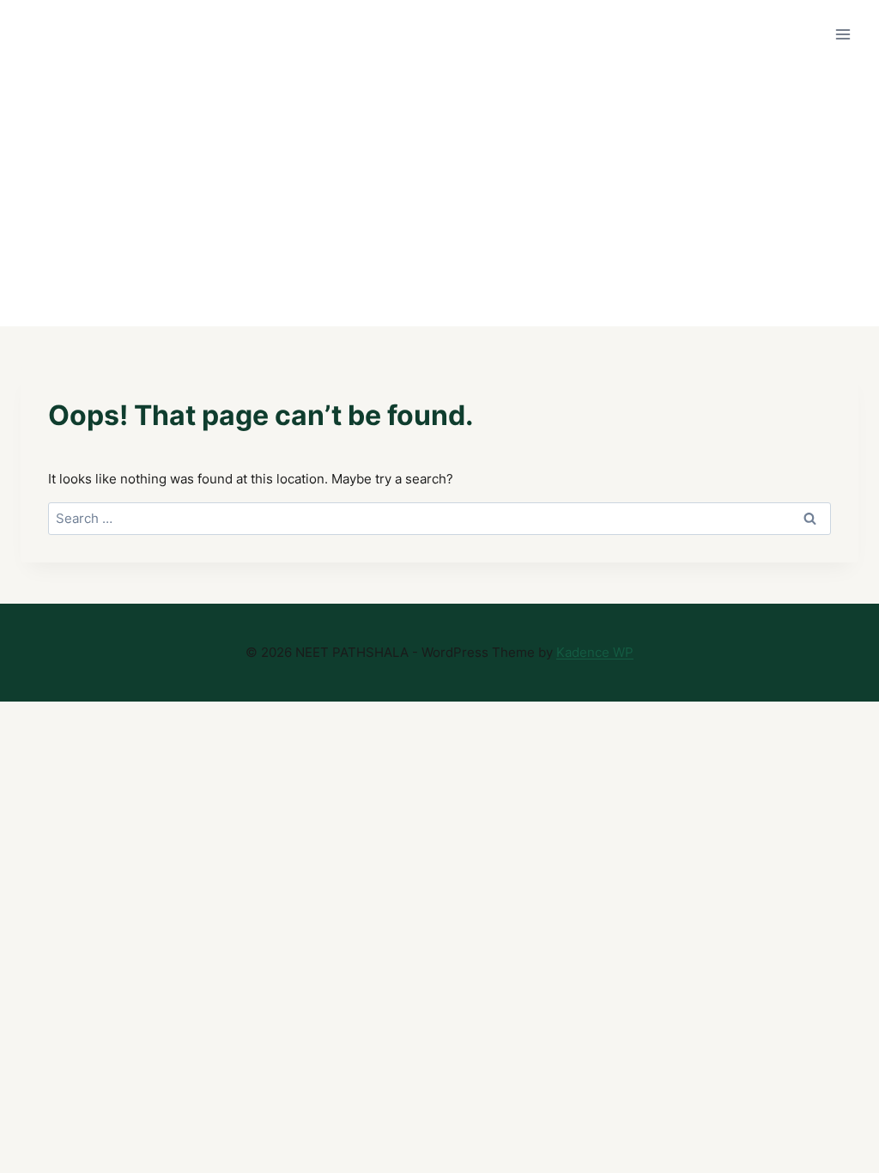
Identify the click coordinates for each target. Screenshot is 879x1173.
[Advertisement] (439, 197)
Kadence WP (594, 652)
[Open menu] (842, 34)
